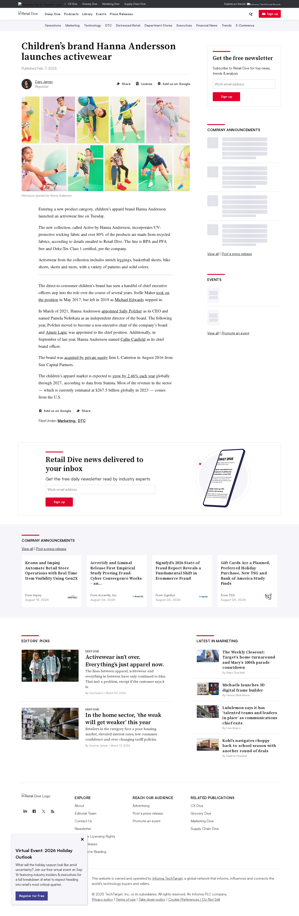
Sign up (272, 14)
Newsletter (83, 828)
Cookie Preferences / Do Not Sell (194, 899)
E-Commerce (245, 25)
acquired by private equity (86, 357)
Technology (92, 25)
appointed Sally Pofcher (122, 311)
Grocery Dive (89, 3)
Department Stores (158, 25)
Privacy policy (102, 899)
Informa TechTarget (167, 878)
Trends (227, 25)
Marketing (72, 25)
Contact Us (83, 821)
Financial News (206, 25)
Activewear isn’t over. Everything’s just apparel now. (124, 660)
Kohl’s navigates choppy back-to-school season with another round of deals (249, 746)
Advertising (141, 805)
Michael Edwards (129, 299)
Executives (184, 25)
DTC (108, 25)
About (79, 805)
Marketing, (67, 420)
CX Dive (72, 3)
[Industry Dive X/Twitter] (43, 811)
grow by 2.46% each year (134, 375)
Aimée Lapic (56, 332)
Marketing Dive (110, 3)
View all (213, 254)
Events (101, 14)
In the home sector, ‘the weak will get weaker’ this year (123, 718)
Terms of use (126, 899)
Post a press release (237, 254)
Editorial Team (85, 813)
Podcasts (71, 14)
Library (87, 14)
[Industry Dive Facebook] (34, 811)
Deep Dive (53, 14)
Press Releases (121, 14)
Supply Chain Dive (135, 3)
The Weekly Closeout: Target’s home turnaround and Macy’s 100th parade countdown (248, 659)
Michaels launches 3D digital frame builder (243, 687)
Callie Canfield (133, 339)
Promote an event (235, 333)
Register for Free (31, 896)
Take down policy (152, 899)
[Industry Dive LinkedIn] (25, 811)
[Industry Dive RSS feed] (52, 811)
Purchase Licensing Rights (95, 836)
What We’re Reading (90, 851)
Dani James (44, 81)
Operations (53, 25)
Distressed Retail (128, 25)
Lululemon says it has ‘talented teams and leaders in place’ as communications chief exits (249, 715)
